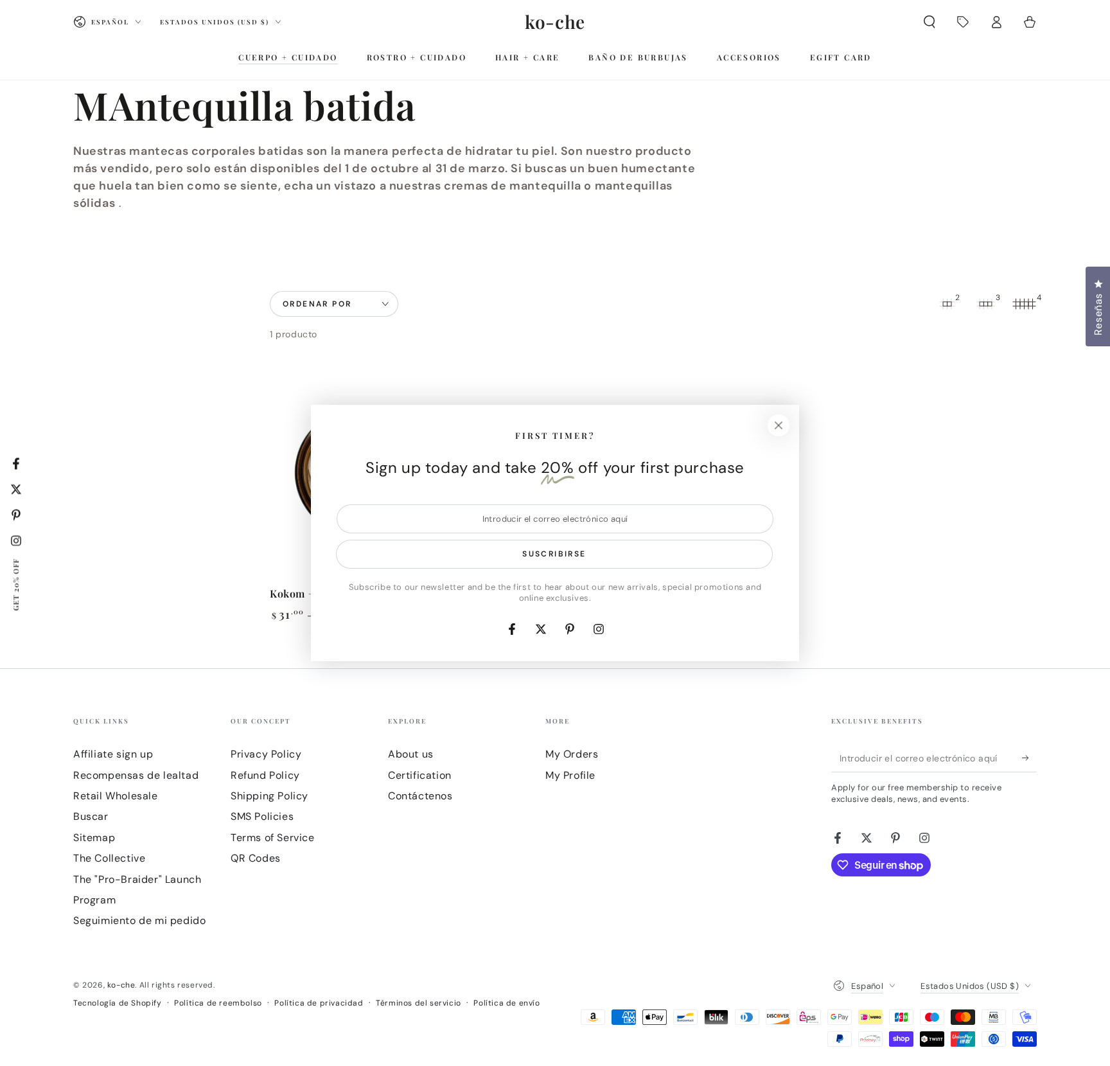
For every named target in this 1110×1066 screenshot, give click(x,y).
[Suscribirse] (1029, 757)
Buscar (91, 816)
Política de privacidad (318, 1003)
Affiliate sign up (113, 754)
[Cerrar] (778, 425)
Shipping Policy (269, 796)
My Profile (570, 775)
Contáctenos (420, 796)
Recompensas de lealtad (135, 775)
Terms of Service (273, 837)
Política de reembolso (218, 1003)
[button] (929, 22)
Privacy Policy (266, 754)
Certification (420, 775)
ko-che (121, 985)
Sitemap (94, 837)
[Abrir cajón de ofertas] (963, 22)
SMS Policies (262, 816)
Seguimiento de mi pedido (139, 920)
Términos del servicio (418, 1003)
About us (411, 754)
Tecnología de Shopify (117, 1003)
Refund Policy (265, 775)
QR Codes (256, 858)
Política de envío (506, 1003)
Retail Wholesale (115, 796)
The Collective (109, 858)
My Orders (571, 754)
